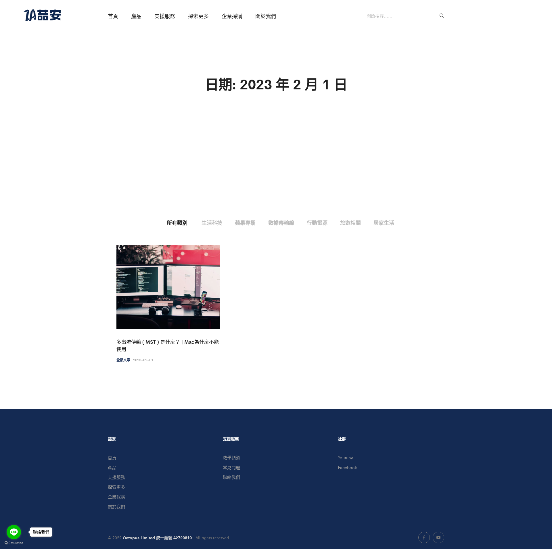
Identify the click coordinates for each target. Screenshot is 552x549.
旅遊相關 (350, 222)
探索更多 (198, 16)
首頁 (113, 16)
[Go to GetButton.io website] (14, 543)
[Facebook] (424, 537)
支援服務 (164, 16)
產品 (136, 16)
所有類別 (177, 222)
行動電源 (317, 222)
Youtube (345, 457)
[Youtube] (438, 537)
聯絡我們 (231, 477)
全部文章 (123, 359)
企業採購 (232, 16)
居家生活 (383, 222)
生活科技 (212, 222)
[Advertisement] (275, 176)
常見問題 (231, 467)
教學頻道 (231, 457)
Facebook (347, 467)
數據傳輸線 (281, 222)
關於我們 (265, 16)
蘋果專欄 (245, 222)
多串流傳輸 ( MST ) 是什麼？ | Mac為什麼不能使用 (167, 345)
